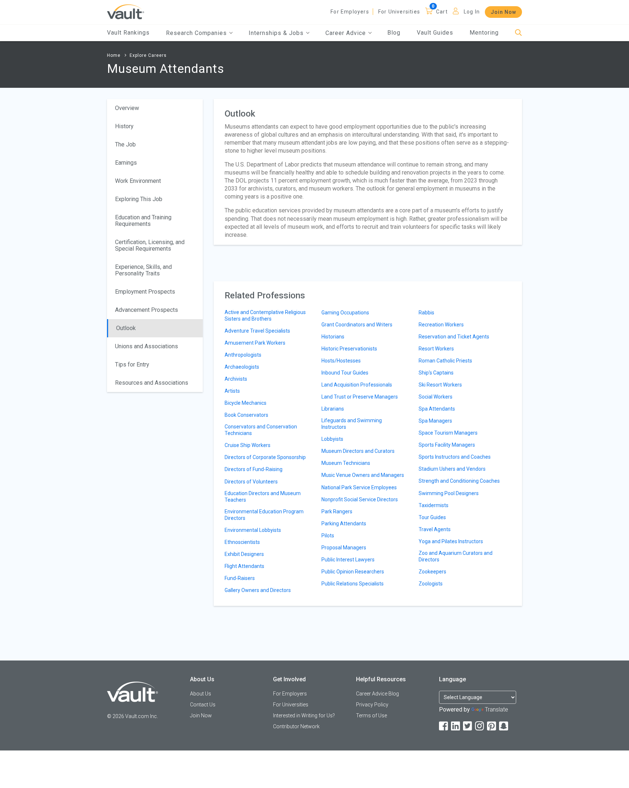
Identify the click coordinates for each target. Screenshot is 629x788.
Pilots (327, 535)
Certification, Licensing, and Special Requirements (150, 245)
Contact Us (202, 704)
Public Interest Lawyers (348, 559)
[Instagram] (480, 726)
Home (113, 55)
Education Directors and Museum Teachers (263, 496)
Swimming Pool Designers (449, 493)
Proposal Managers (343, 547)
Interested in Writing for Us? (304, 715)
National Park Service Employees (359, 487)
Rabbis (426, 312)
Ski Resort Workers (440, 385)
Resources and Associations (151, 382)
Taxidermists (433, 505)
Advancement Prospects (146, 309)
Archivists (236, 379)
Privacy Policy (372, 704)
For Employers (350, 12)
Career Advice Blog (377, 694)
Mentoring (484, 32)
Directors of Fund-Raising (253, 469)
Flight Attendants (244, 566)
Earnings (126, 162)
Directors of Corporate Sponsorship (265, 457)
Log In (472, 12)
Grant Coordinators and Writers (356, 325)
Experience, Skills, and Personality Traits (143, 270)
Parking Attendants (343, 523)
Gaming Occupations (345, 312)
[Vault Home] (125, 11)
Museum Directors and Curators (358, 451)
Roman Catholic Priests (445, 361)
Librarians (332, 409)
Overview (127, 108)
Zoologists (431, 584)
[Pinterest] (492, 726)
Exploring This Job (138, 199)
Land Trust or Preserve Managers (359, 397)
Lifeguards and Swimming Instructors (351, 423)
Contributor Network (296, 726)
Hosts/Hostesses (341, 361)
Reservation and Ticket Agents (454, 337)
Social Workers (435, 397)
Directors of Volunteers (251, 482)
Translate (496, 709)
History (124, 126)
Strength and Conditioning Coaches (459, 481)
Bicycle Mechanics (245, 403)
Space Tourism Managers (448, 433)
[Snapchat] (504, 726)
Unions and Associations (146, 346)
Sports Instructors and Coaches (455, 457)
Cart (442, 12)
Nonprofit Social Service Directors (359, 499)
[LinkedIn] (456, 726)
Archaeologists (242, 367)
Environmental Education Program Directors (264, 515)
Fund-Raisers (240, 578)
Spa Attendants (437, 409)
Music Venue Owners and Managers (362, 475)
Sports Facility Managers (447, 445)
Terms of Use (371, 715)
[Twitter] (468, 726)
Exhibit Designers (244, 554)
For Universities (399, 12)
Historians (332, 337)
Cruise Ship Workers (247, 445)
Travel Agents (435, 529)
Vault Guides (435, 32)
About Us (200, 694)
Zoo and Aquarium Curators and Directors (455, 556)
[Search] (518, 33)
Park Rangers (336, 511)
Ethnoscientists (242, 542)
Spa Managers (435, 421)
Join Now (503, 12)
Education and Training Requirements (143, 220)
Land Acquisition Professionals (356, 385)
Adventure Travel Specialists (257, 331)
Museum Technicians (345, 463)
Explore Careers (148, 55)
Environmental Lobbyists (253, 530)
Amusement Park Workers (255, 343)
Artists (232, 391)
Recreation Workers (441, 325)
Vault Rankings (128, 32)
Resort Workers (436, 349)
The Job (125, 144)
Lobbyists (332, 439)
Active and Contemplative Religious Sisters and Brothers (265, 315)
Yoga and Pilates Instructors (451, 541)
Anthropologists (243, 355)
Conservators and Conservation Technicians (261, 430)
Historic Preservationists (349, 349)
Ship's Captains (436, 373)
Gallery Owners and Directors (258, 590)
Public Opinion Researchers (352, 572)
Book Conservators (246, 415)
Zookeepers (432, 572)
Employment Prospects (145, 291)
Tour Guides (432, 517)
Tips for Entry (132, 364)
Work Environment (138, 180)
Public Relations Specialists (352, 584)
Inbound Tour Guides (344, 373)
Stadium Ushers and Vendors (452, 469)
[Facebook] (444, 726)
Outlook (126, 328)
